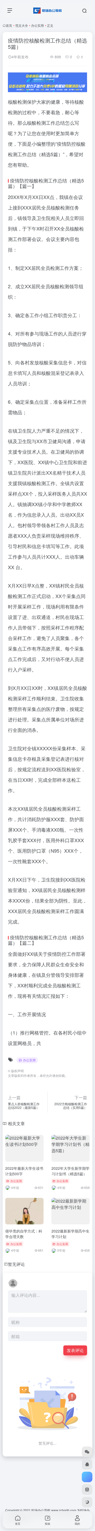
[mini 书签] (87, 1489)
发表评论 (75, 1350)
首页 (9, 25)
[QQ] (87, 1464)
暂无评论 (16, 1264)
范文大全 (21, 25)
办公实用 (37, 25)
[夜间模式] (87, 1502)
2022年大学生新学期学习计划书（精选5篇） (70, 1171)
